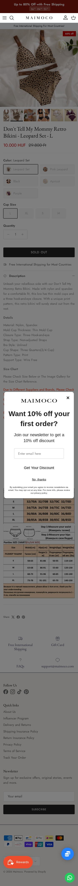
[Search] (13, 17)
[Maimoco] (39, 18)
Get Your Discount (39, 468)
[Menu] (4, 17)
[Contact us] (70, 878)
